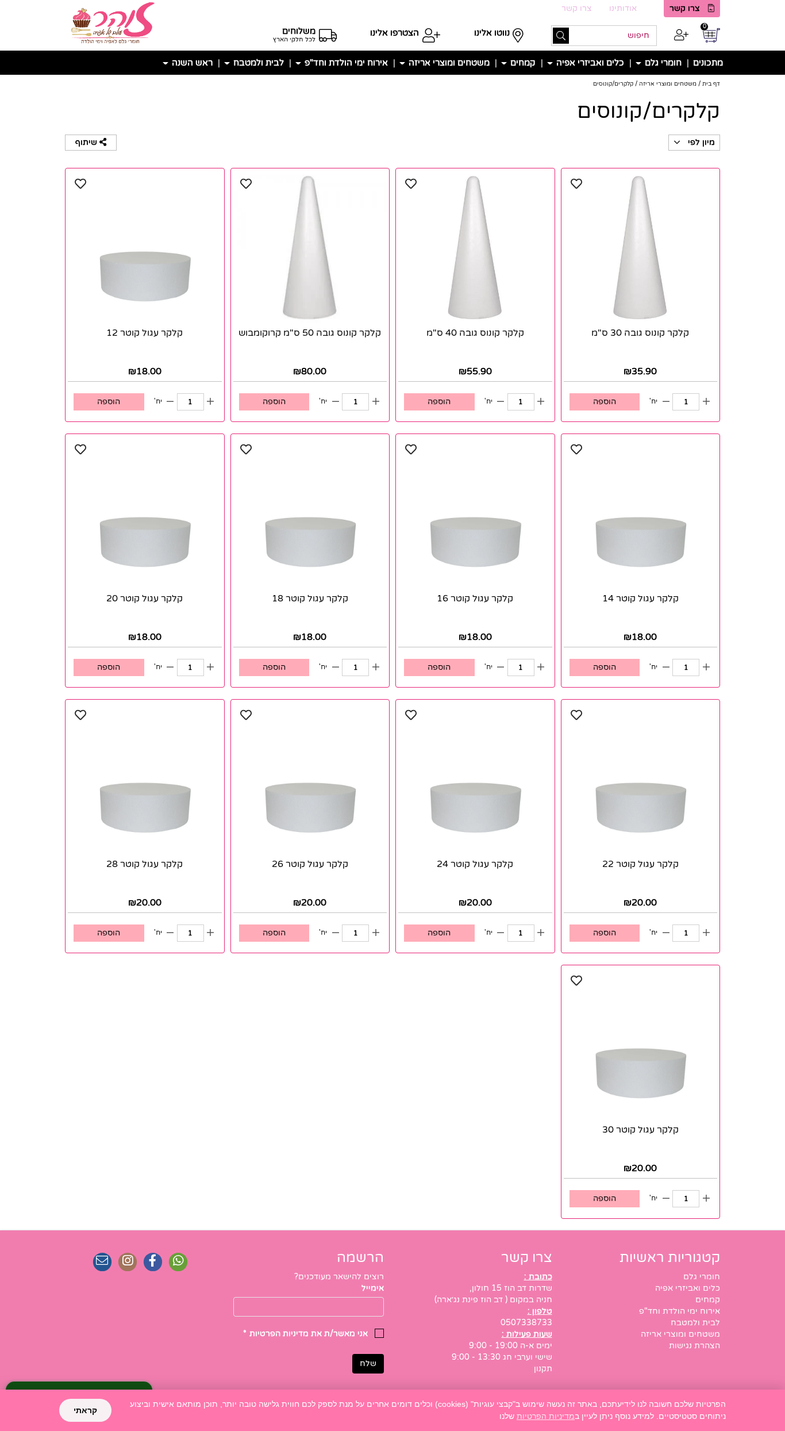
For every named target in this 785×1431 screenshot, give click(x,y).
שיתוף (87, 142)
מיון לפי (700, 142)
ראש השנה (191, 62)
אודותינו (623, 8)
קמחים (522, 62)
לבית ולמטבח (257, 62)
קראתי (85, 1410)
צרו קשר (684, 8)
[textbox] (308, 1277)
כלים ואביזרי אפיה (589, 62)
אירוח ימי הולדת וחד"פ (345, 62)
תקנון (543, 1369)
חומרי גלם (662, 62)
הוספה (604, 401)
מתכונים (708, 62)
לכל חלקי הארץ (294, 39)
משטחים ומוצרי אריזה (448, 62)
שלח (368, 1363)
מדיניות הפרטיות (546, 1416)
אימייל (372, 1288)
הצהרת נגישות (694, 1346)
